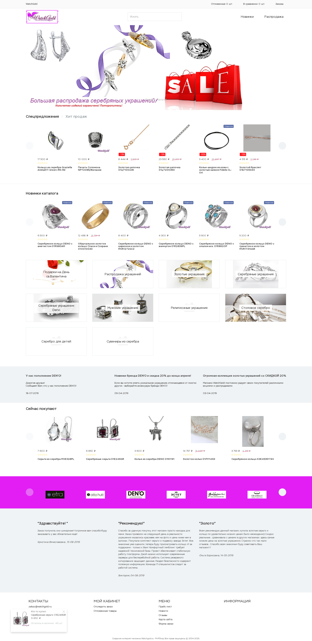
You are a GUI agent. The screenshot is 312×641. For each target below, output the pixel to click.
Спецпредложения (42, 116)
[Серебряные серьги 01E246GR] (107, 432)
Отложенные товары (105, 610)
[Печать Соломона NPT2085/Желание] (95, 140)
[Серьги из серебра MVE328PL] (59, 432)
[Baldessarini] (216, 495)
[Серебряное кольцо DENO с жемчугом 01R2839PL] (176, 217)
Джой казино (148, 554)
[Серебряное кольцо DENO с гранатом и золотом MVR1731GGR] (256, 217)
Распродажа (274, 17)
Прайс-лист (165, 606)
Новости (163, 610)
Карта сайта (165, 619)
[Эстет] (176, 495)
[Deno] (135, 495)
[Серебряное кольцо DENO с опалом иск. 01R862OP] (216, 217)
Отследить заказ (103, 606)
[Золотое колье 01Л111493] (204, 432)
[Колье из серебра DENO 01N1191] (156, 432)
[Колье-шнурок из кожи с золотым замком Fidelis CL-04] (216, 140)
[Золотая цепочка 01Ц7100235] (135, 140)
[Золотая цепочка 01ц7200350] (176, 140)
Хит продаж (76, 116)
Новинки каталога (42, 193)
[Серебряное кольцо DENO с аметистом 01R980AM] (55, 217)
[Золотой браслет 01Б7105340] (256, 140)
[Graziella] (257, 495)
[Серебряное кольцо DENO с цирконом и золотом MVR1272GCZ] (135, 217)
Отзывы (163, 615)
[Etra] (55, 495)
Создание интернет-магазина (126, 638)
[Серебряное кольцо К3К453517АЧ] (252, 432)
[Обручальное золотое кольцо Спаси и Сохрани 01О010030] (95, 217)
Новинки (247, 17)
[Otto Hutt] (95, 495)
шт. (222, 3)
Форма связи (166, 623)
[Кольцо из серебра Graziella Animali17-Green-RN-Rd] (55, 140)
